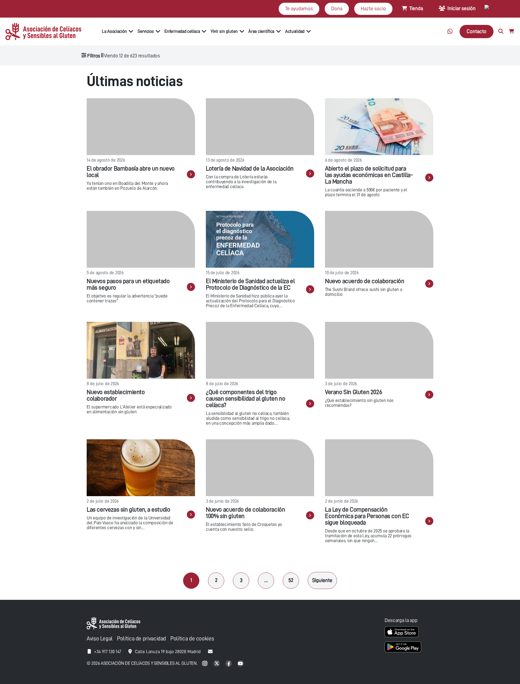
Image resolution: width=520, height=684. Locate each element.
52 (290, 580)
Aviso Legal (100, 639)
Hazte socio (373, 8)
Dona (336, 8)
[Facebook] (229, 664)
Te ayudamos (299, 8)
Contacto (476, 31)
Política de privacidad (141, 639)
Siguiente (322, 580)
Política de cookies (192, 639)
